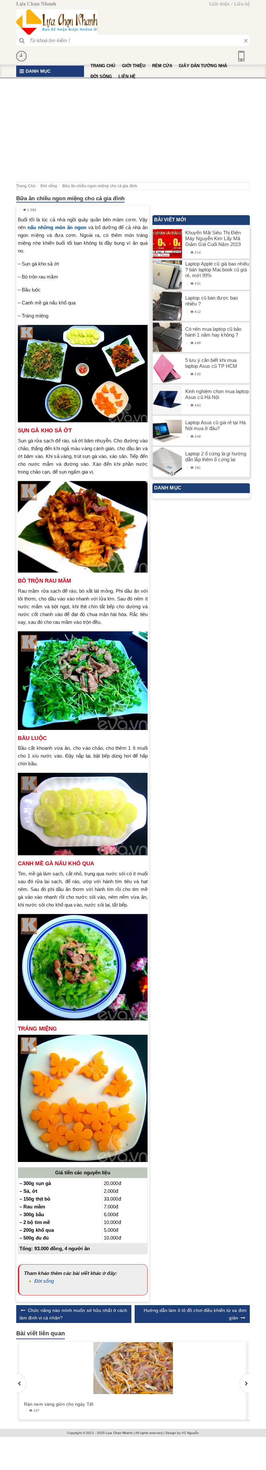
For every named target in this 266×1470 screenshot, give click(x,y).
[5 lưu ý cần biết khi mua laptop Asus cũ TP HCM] (167, 368)
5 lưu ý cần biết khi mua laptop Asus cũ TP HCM (211, 363)
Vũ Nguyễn (190, 1433)
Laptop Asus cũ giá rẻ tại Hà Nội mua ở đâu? (215, 425)
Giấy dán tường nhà (203, 65)
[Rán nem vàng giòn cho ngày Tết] (133, 1368)
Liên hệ (242, 3)
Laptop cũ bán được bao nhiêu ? (211, 300)
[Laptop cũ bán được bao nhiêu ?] (167, 306)
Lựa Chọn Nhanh (119, 1433)
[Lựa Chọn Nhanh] (56, 22)
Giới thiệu (219, 3)
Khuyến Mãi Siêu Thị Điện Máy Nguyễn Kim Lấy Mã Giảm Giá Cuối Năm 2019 (213, 238)
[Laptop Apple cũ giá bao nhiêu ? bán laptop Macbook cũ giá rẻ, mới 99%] (167, 275)
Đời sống (101, 76)
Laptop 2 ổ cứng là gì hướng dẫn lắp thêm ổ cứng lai (215, 456)
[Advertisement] (133, 129)
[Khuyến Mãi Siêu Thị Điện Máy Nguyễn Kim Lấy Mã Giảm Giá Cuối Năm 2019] (167, 244)
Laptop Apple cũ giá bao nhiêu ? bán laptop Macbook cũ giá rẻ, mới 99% (217, 269)
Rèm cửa (162, 65)
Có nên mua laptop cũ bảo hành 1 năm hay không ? (213, 332)
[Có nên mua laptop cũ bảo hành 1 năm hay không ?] (167, 337)
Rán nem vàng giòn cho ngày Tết (58, 1404)
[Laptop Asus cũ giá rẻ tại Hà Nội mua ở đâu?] (167, 431)
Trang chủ (103, 65)
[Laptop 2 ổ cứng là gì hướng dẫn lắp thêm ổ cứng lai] (167, 462)
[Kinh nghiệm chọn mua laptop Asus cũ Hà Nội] (167, 400)
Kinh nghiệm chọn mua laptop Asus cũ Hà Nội (217, 394)
